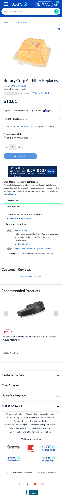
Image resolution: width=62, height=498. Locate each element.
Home (6, 22)
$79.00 (6, 329)
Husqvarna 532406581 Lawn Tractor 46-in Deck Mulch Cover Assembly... (29, 338)
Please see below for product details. (24, 214)
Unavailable (23, 137)
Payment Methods (38, 421)
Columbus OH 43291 (19, 126)
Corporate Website (30, 417)
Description (12, 200)
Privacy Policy (47, 417)
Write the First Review (42, 93)
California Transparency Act (42, 424)
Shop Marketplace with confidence (21, 182)
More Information (16, 224)
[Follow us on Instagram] (43, 484)
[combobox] (30, 11)
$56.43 (7, 332)
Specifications (13, 206)
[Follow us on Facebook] (19, 484)
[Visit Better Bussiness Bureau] (31, 492)
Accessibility (31, 414)
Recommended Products (20, 291)
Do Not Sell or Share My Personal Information (30, 432)
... (12, 22)
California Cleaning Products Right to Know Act (30, 428)
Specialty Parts (21, 22)
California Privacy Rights (16, 424)
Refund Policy (13, 417)
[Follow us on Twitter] (27, 484)
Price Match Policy (14, 414)
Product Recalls (21, 421)
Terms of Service (46, 414)
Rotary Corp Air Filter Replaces (31, 80)
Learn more (14, 194)
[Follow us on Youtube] (35, 484)
